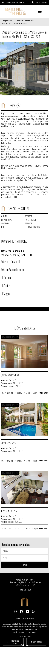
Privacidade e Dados (24, 636)
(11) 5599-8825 (41, 2)
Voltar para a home (13, 641)
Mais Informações (36, 641)
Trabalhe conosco (24, 590)
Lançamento (7, 21)
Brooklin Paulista (20, 23)
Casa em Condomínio (25, 21)
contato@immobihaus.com (14, 2)
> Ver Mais (43, 393)
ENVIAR (24, 565)
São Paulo (6, 23)
